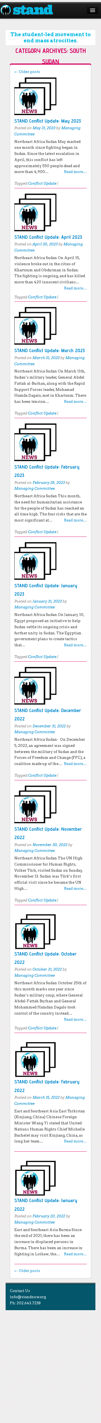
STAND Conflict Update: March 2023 (49, 350)
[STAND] (30, 10)
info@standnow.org (28, 1297)
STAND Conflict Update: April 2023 (48, 237)
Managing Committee (34, 488)
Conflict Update (42, 183)
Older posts (27, 72)
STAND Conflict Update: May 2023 (47, 121)
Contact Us (20, 1291)
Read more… (75, 172)
